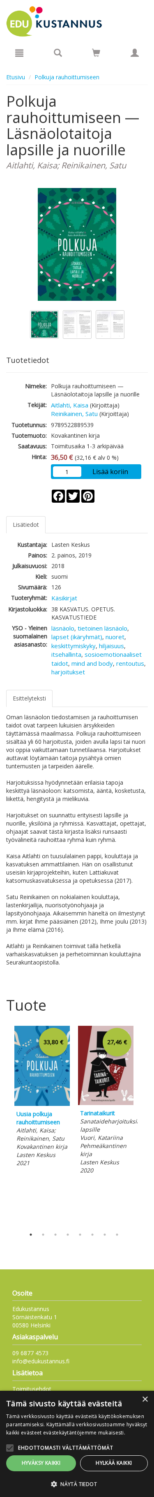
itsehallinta (66, 654)
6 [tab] (92, 1235)
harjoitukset (68, 672)
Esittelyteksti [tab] (29, 698)
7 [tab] (105, 1235)
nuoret (115, 637)
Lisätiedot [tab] (26, 524)
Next (144, 1125)
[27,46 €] (105, 1103)
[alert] (77, 1444)
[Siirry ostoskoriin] (96, 52)
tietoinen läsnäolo (102, 628)
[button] (77, 1484)
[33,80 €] (42, 1104)
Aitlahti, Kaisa (69, 405)
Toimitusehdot (31, 1389)
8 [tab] (117, 1235)
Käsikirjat (64, 598)
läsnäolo (62, 628)
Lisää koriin (110, 471)
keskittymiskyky (73, 646)
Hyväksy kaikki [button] (41, 1462)
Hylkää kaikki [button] (114, 1462)
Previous (4, 1125)
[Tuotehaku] (58, 52)
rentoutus (130, 663)
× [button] (145, 1399)
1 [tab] (31, 1235)
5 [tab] (80, 1235)
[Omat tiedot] (134, 52)
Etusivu (15, 77)
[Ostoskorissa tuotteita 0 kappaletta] (96, 54)
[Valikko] (19, 52)
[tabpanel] (42, 1097)
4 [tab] (68, 1235)
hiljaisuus (111, 646)
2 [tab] (43, 1235)
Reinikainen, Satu (74, 413)
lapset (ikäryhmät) (76, 637)
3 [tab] (55, 1235)
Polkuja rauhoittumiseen (66, 77)
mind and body (92, 663)
